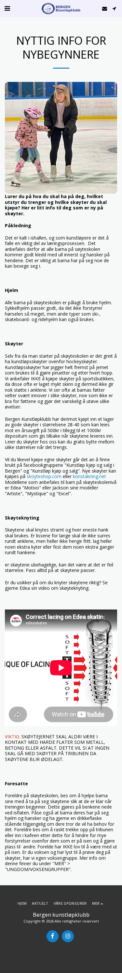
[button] (7, 8)
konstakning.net (89, 476)
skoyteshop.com (44, 476)
